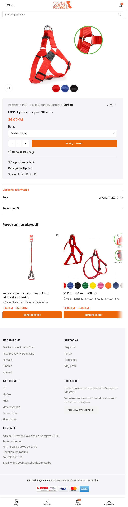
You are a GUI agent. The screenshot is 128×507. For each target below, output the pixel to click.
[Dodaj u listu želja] (57, 235)
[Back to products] (111, 105)
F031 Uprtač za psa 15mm (80, 293)
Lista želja (70, 360)
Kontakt (7, 360)
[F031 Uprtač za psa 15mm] (93, 260)
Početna (13, 105)
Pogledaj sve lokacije (81, 409)
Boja (11, 126)
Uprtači (68, 105)
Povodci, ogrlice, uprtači (45, 105)
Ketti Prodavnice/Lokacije (18, 353)
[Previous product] (107, 105)
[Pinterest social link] (27, 174)
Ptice (5, 400)
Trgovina (70, 347)
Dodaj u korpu (74, 143)
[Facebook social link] (18, 174)
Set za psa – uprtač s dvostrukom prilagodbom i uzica (25, 295)
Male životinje (11, 407)
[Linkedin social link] (31, 174)
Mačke (6, 394)
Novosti (7, 372)
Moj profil (70, 366)
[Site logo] (62, 5)
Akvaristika (9, 419)
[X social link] (22, 174)
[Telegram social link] (35, 174)
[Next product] (115, 105)
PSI (24, 105)
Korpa (68, 353)
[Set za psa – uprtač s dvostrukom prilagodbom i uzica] (32, 260)
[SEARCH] (119, 14)
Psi (4, 388)
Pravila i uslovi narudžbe (18, 347)
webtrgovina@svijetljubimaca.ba (30, 462)
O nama (7, 366)
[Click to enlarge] (8, 88)
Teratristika (10, 413)
